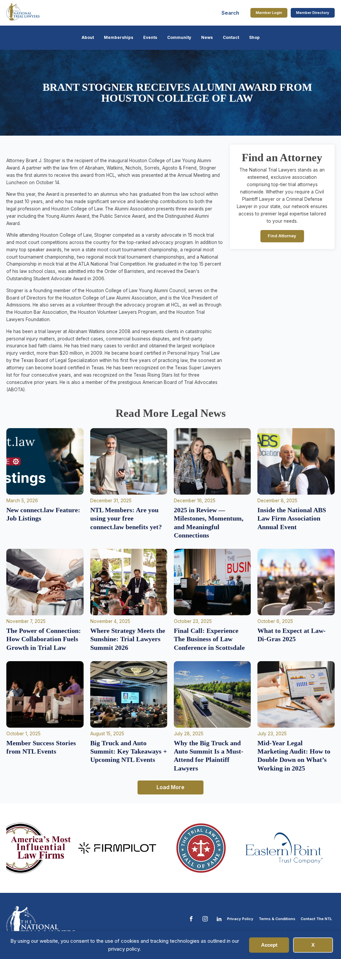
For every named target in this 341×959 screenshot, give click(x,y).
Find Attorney (282, 235)
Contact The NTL (316, 918)
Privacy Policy (240, 918)
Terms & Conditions (277, 918)
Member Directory (312, 12)
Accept (269, 945)
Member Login (269, 12)
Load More (170, 787)
